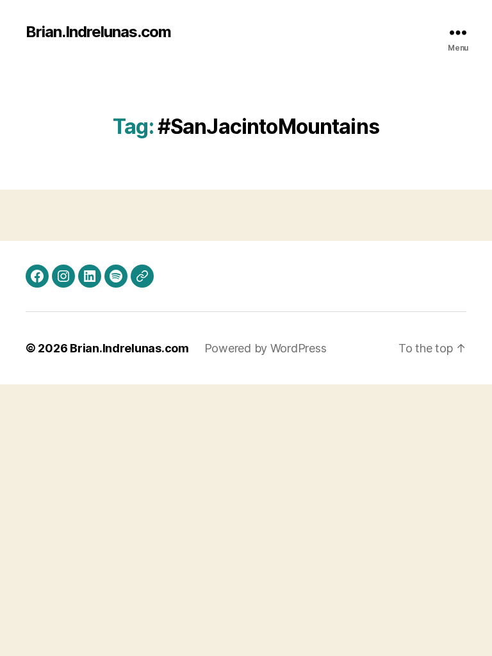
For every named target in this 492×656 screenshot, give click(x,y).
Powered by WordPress (265, 348)
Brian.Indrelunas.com (98, 32)
